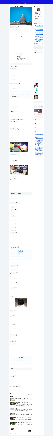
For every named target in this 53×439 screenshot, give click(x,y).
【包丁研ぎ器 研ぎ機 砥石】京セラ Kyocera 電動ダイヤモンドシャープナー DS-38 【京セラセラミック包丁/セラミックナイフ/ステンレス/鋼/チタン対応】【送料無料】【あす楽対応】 (20, 251)
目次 (20, 54)
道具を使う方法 (19, 56)
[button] (42, 43)
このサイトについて (31, 437)
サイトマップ (42, 437)
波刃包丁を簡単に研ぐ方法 (20, 55)
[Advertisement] (21, 41)
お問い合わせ (35, 437)
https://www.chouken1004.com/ (13, 154)
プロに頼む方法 (19, 57)
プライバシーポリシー (38, 437)
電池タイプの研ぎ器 (20, 59)
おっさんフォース (38, 11)
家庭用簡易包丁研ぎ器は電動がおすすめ (21, 58)
